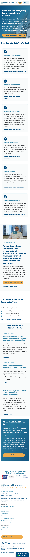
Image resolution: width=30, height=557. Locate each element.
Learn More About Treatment (12, 129)
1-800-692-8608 (7, 492)
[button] (15, 232)
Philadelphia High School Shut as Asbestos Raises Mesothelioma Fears (14, 393)
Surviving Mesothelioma (7, 518)
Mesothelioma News (6, 520)
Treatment (3, 509)
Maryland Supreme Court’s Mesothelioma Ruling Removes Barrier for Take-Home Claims (15, 338)
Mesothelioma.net (20, 543)
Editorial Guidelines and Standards (10, 532)
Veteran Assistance (6, 516)
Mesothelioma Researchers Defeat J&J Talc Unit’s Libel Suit (14, 366)
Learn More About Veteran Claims (14, 187)
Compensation (5, 513)
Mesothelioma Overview (7, 506)
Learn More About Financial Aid (13, 214)
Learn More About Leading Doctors (12, 97)
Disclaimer (3, 529)
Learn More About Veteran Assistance (12, 157)
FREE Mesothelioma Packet (13, 35)
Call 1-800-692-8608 (10, 286)
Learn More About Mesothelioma (14, 71)
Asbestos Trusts (5, 511)
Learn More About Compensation (11, 319)
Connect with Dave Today (12, 282)
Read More (6, 357)
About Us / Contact (6, 523)
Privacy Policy (4, 527)
